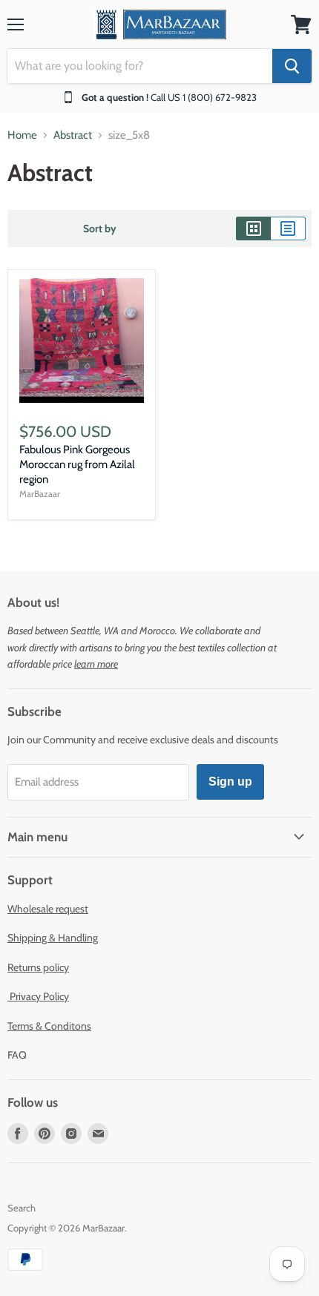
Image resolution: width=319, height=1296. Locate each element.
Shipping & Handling (52, 937)
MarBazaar (39, 493)
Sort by (99, 228)
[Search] (292, 66)
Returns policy (38, 967)
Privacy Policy (38, 996)
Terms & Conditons (49, 1026)
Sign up (230, 781)
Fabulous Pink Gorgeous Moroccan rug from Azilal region (77, 464)
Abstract (72, 135)
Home (22, 135)
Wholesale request (47, 908)
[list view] (288, 228)
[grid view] (253, 228)
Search (21, 1208)
